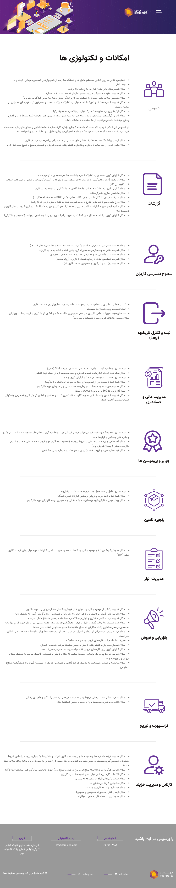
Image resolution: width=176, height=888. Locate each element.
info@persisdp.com (66, 845)
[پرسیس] (136, 12)
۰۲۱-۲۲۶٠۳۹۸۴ (110, 845)
